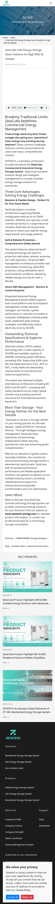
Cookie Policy (23, 890)
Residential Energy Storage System (22, 755)
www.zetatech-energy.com (20, 513)
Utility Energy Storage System (19, 787)
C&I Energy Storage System (18, 793)
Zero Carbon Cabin (14, 768)
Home (5, 37)
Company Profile (13, 819)
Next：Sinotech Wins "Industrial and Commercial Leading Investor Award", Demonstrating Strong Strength (27, 546)
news (13, 37)
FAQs (41, 819)
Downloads (44, 825)
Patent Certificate (13, 838)
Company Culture (13, 825)
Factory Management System (19, 844)
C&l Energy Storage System (18, 761)
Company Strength (14, 832)
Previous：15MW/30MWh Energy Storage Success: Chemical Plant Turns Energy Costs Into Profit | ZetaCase (27, 538)
